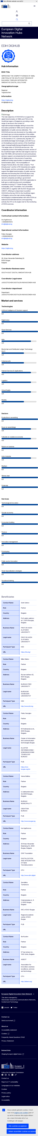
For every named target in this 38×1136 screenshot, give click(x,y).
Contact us (5, 1078)
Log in (17, 11)
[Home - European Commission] (6, 6)
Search (17, 19)
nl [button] (17, 15)
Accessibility (5, 1100)
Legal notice (5, 1096)
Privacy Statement (7, 1041)
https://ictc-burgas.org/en (25, 768)
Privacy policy (6, 1093)
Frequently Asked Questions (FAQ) (13, 1037)
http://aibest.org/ (26, 981)
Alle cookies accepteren (17, 1126)
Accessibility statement (9, 1030)
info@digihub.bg (6, 224)
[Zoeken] (29, 23)
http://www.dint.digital (28, 875)
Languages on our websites (10, 1085)
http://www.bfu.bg (27, 706)
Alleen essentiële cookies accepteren (22, 1131)
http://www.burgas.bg (28, 821)
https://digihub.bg (7, 100)
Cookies (4, 1089)
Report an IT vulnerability (9, 1082)
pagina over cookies (21, 1113)
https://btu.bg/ (25, 652)
